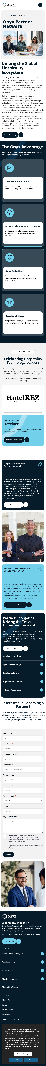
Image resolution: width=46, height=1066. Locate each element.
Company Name (10, 754)
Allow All (31, 1060)
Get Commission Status (11, 1019)
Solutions (6, 1014)
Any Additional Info (11, 817)
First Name (8, 733)
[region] (23, 1044)
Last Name (8, 744)
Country (6, 806)
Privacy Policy (24, 846)
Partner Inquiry (9, 796)
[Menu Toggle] (40, 5)
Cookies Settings (23, 1054)
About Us (6, 1000)
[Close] (42, 1026)
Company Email (9, 765)
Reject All (15, 1060)
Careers (5, 1005)
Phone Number (9, 775)
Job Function (8, 785)
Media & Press (8, 1010)
